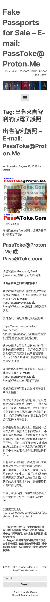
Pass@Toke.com (22, 259)
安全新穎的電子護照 (33, 530)
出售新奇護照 (14, 530)
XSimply (23, 595)
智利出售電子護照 (33, 533)
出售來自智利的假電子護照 (30, 540)
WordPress (31, 592)
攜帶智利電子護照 (12, 533)
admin (6, 169)
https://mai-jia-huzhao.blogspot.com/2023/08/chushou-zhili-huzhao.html (25, 512)
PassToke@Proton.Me (17, 302)
